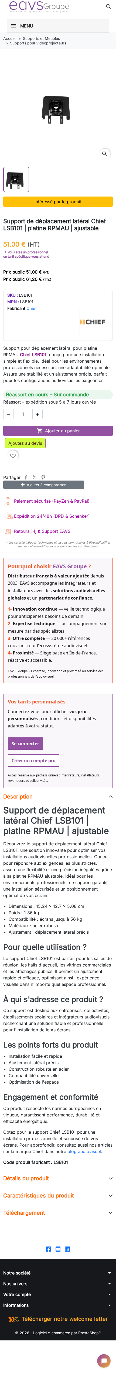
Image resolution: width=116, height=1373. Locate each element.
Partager (26, 477)
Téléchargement (24, 1213)
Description (18, 796)
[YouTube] (58, 1248)
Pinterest (43, 477)
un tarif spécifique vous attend (26, 256)
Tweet (34, 477)
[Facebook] (48, 1248)
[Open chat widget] (104, 1361)
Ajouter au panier (58, 431)
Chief (31, 308)
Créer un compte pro (34, 760)
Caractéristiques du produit (38, 1195)
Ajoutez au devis (25, 443)
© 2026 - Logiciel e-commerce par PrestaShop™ (58, 1332)
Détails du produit (26, 1178)
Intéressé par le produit (58, 201)
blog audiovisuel (84, 1151)
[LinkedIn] (67, 1248)
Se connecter (25, 744)
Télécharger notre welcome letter (65, 1319)
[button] (108, 6)
